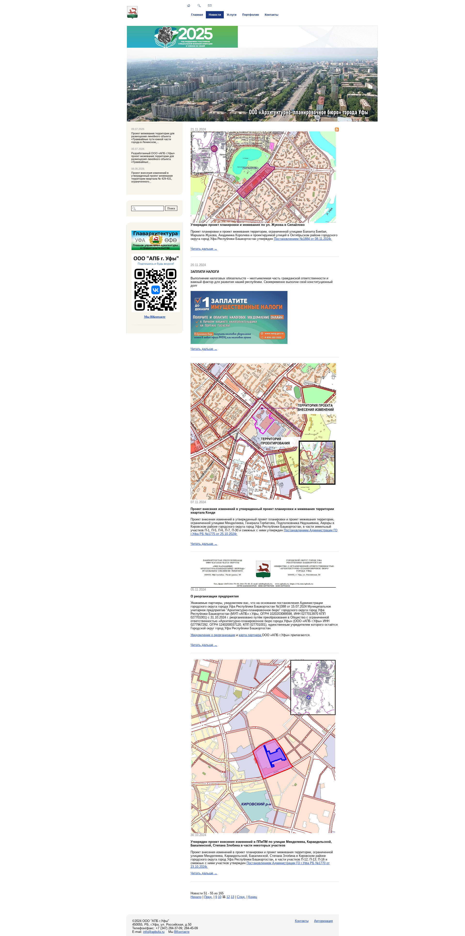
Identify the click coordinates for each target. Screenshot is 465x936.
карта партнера (250, 635)
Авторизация (323, 921)
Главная (197, 14)
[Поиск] (199, 5)
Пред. (208, 897)
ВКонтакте (181, 932)
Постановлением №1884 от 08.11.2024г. (303, 239)
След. (241, 897)
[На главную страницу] (132, 18)
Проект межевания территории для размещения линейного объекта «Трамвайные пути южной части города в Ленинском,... (152, 138)
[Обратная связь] (209, 5)
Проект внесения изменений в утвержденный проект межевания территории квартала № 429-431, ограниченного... (152, 177)
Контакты (271, 14)
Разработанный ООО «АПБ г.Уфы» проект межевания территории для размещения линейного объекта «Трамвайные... (153, 157)
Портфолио (250, 14)
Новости (215, 14)
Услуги (231, 14)
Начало (196, 897)
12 (228, 897)
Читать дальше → (204, 249)
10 (219, 897)
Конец (252, 897)
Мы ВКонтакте (154, 317)
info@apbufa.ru (153, 932)
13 (232, 897)
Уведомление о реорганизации (213, 635)
